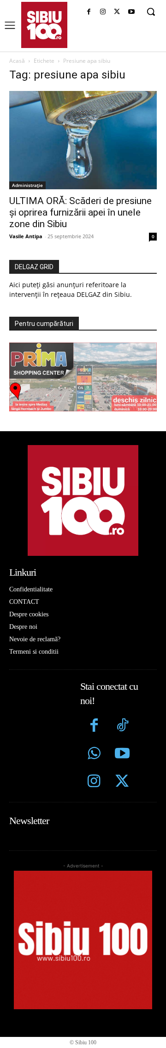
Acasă (17, 61)
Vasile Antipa (25, 236)
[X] (117, 12)
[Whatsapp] (94, 755)
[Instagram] (103, 12)
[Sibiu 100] (44, 25)
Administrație (27, 185)
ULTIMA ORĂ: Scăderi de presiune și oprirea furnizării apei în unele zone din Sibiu (80, 212)
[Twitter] (122, 782)
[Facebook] (89, 12)
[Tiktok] (122, 726)
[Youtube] (131, 12)
